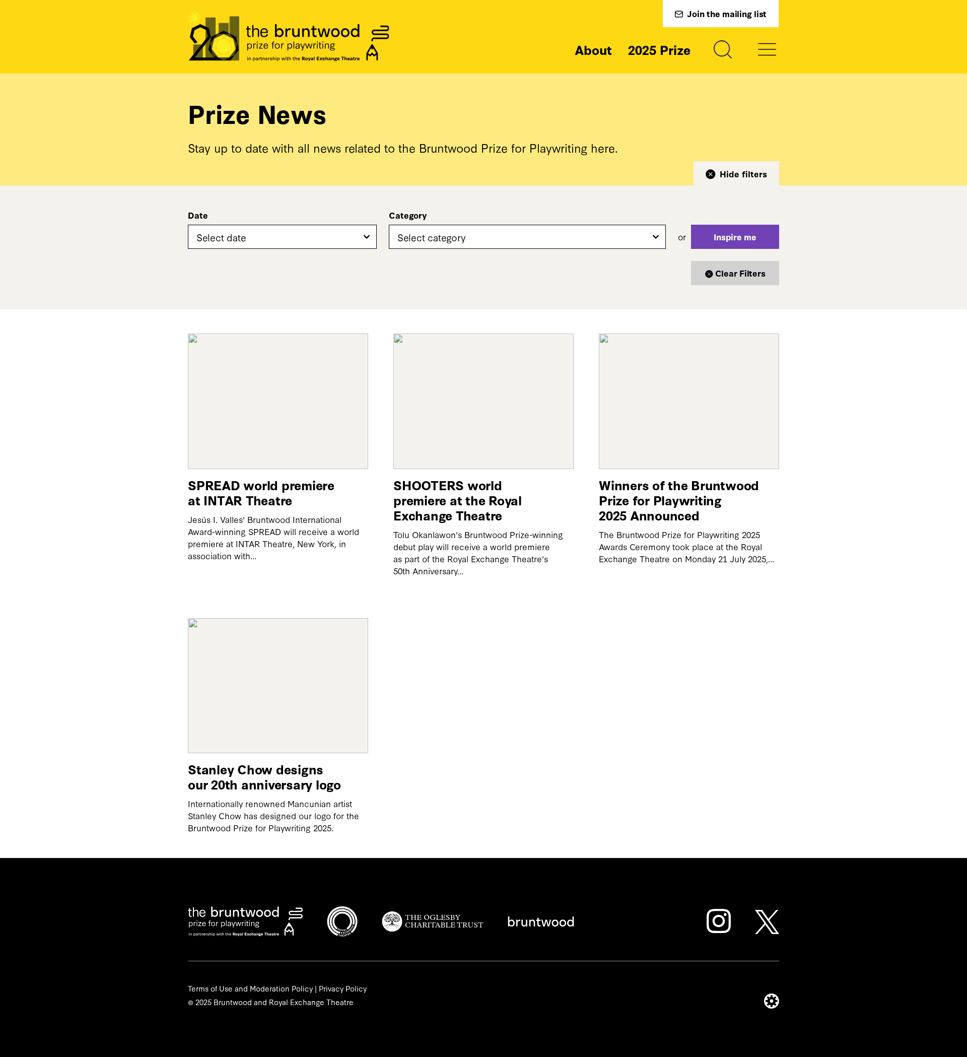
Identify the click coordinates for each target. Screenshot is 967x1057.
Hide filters (743, 173)
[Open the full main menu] (767, 49)
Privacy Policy (343, 988)
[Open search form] (723, 49)
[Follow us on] (719, 921)
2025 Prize (659, 49)
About (593, 49)
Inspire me (735, 236)
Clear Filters (740, 273)
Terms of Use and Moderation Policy (250, 988)
